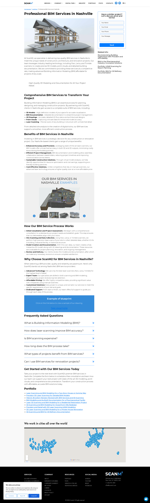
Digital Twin (70, 3)
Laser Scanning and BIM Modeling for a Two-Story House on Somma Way (56, 393)
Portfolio (92, 3)
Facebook (88, 485)
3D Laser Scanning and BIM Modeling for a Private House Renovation (54, 410)
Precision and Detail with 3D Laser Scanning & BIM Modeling (51, 407)
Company (57, 3)
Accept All (33, 496)
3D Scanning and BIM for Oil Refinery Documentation (48, 412)
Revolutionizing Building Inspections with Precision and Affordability (110, 56)
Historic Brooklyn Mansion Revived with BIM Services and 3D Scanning (55, 398)
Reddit (87, 483)
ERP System (48, 485)
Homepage (27, 9)
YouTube (88, 481)
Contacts (109, 3)
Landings (34, 9)
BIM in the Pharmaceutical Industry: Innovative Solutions (110, 62)
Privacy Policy (10, 491)
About (47, 478)
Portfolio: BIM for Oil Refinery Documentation (109, 72)
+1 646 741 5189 (110, 483)
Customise (11, 496)
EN (123, 3)
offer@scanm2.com (110, 485)
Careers (47, 488)
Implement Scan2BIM (51, 481)
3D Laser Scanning (30, 478)
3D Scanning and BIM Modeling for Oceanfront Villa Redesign (51, 405)
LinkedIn (87, 478)
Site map (47, 495)
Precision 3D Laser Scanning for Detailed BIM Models (48, 395)
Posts (101, 3)
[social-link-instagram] (119, 3)
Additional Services (71, 485)
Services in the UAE (71, 483)
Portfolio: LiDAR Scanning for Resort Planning (109, 67)
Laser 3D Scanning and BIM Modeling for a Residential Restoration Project (56, 403)
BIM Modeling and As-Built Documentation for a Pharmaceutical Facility (55, 400)
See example (59, 308)
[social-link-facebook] (116, 3)
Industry (82, 3)
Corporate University (51, 483)
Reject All (22, 496)
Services (47, 3)
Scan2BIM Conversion (31, 481)
